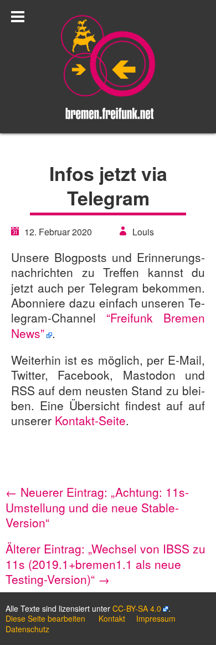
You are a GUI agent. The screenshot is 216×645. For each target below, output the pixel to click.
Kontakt (112, 618)
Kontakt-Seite (90, 420)
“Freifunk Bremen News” (108, 325)
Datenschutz (27, 628)
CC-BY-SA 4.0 (136, 608)
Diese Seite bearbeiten (45, 618)
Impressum (156, 618)
